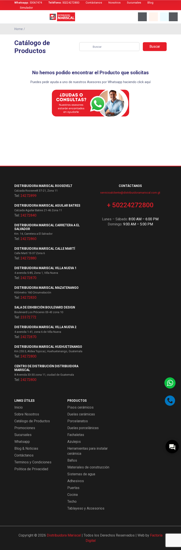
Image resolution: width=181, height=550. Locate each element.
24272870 (28, 278)
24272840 (28, 215)
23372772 (28, 317)
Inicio (18, 407)
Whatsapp (22, 442)
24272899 (28, 196)
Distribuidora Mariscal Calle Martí (44, 248)
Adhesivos (75, 481)
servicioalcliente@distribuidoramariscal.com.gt (130, 192)
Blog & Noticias (26, 448)
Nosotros (114, 2)
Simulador (26, 7)
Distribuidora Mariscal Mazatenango (46, 287)
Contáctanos (94, 2)
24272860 (28, 239)
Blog (150, 2)
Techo (72, 501)
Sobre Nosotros (26, 414)
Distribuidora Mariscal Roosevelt (43, 186)
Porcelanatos (77, 421)
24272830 (28, 297)
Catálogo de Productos (32, 421)
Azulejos (74, 442)
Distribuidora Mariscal (64, 535)
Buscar (154, 46)
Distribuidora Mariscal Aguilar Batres (47, 205)
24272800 (28, 356)
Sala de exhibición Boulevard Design (44, 307)
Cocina (72, 495)
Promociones (24, 428)
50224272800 (63, 2)
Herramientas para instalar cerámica (87, 451)
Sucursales (134, 2)
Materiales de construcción (88, 467)
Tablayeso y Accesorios (85, 508)
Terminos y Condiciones (32, 462)
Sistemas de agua (81, 474)
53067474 (28, 2)
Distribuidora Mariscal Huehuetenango (48, 346)
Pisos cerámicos (80, 407)
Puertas (73, 488)
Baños (72, 460)
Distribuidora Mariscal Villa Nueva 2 (45, 327)
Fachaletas (75, 435)
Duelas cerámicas (81, 414)
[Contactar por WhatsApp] (170, 383)
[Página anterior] (166, 28)
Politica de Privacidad (31, 469)
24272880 (28, 258)
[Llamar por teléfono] (170, 400)
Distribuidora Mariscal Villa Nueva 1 (45, 268)
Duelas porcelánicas (83, 428)
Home (18, 29)
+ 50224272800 (130, 205)
